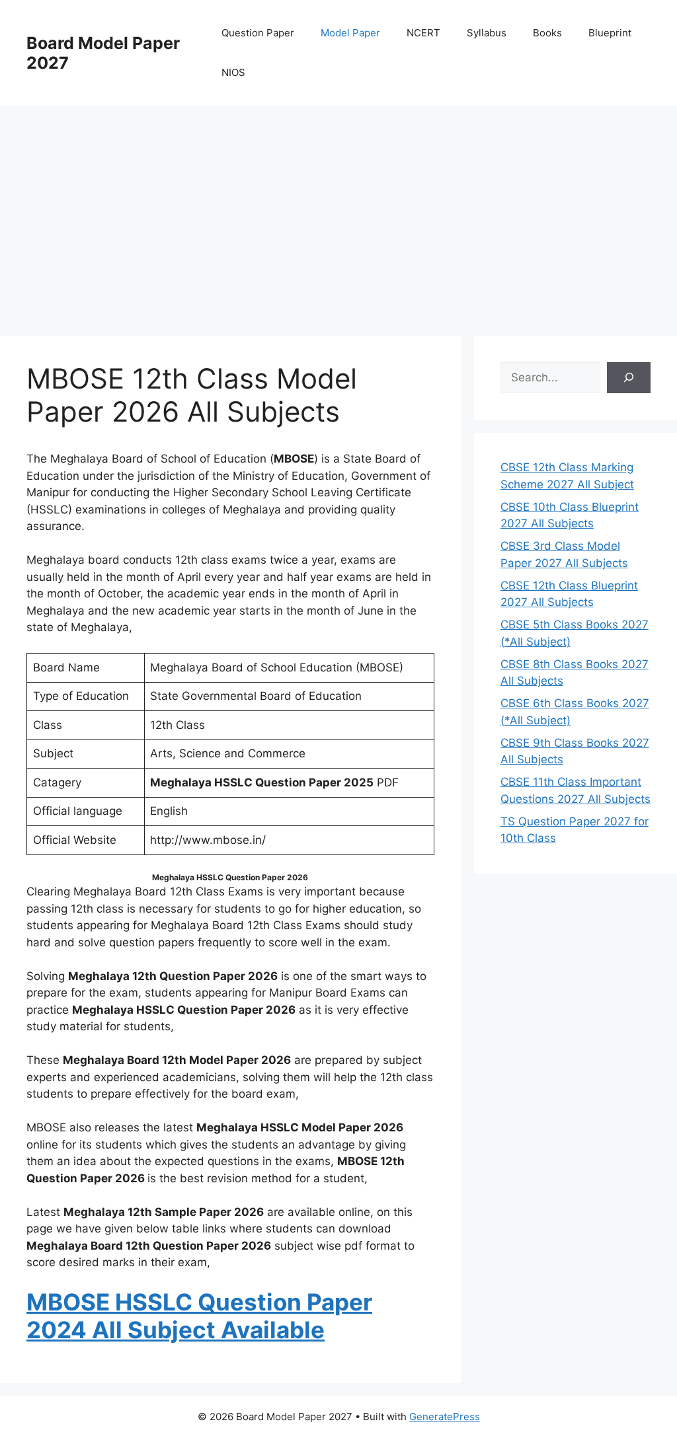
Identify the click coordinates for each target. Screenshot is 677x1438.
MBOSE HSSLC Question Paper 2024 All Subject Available (199, 1315)
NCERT (423, 32)
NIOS (233, 72)
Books (547, 32)
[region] (338, 211)
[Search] (629, 378)
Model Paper (350, 32)
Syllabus (486, 32)
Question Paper (257, 32)
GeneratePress (444, 1416)
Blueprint (609, 32)
